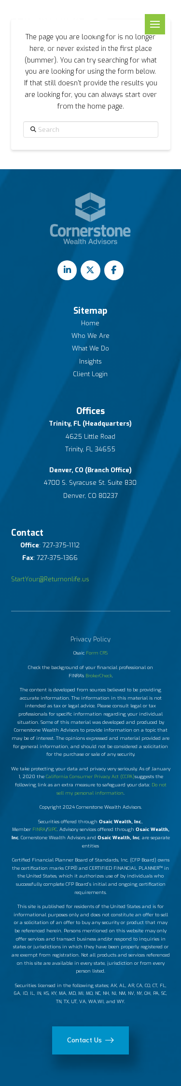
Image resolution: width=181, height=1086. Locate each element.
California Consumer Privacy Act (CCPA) (90, 776)
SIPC (52, 829)
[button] (155, 24)
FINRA (39, 829)
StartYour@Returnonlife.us (50, 579)
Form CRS (97, 653)
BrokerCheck (98, 675)
